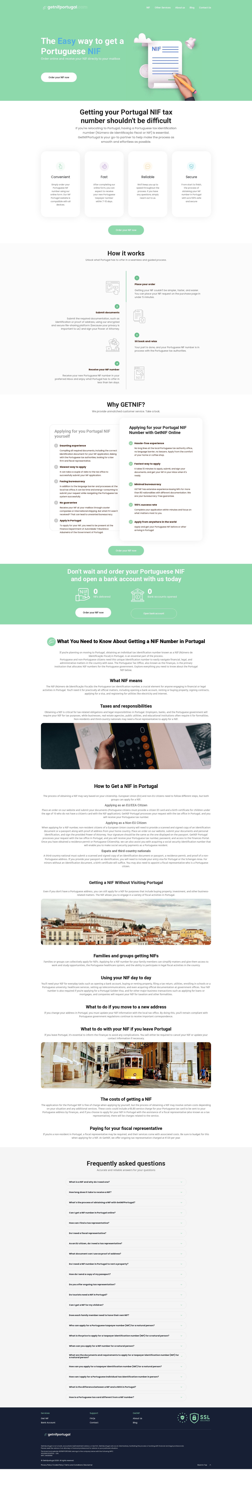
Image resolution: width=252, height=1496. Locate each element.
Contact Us (205, 7)
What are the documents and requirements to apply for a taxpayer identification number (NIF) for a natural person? (124, 1356)
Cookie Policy (58, 1465)
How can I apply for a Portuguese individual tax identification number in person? (114, 1376)
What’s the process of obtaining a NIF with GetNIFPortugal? (102, 1202)
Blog (192, 7)
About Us (137, 1418)
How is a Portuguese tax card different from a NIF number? (101, 1397)
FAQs (92, 1418)
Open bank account (153, 613)
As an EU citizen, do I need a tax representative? (95, 1243)
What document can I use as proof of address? (95, 1253)
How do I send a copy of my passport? (90, 1274)
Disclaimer (88, 1465)
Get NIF (45, 1418)
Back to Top (203, 1465)
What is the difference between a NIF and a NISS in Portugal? (102, 1386)
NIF (148, 7)
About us (180, 7)
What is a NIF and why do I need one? (89, 1181)
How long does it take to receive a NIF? (90, 1192)
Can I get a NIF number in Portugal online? (92, 1212)
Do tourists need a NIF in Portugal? (88, 1294)
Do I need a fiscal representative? (87, 1233)
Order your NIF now (59, 77)
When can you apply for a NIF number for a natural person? (101, 1345)
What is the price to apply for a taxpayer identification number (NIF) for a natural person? (119, 1335)
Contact (94, 1422)
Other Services (163, 7)
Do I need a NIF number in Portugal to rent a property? (98, 1263)
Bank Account (48, 1422)
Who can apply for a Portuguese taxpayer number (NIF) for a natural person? (112, 1325)
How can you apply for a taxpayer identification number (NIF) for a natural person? (115, 1366)
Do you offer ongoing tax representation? (92, 1284)
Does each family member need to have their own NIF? (99, 1315)
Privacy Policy (46, 1465)
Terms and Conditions (74, 1465)
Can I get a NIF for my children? (86, 1304)
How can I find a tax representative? (89, 1222)
